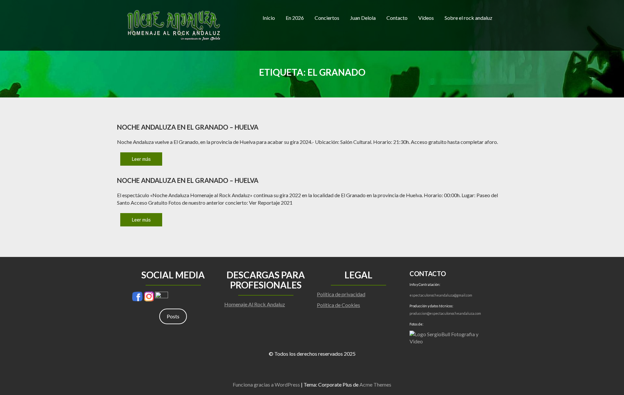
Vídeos (426, 18)
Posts (173, 316)
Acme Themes (375, 384)
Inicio (269, 18)
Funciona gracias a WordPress (266, 384)
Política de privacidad (341, 294)
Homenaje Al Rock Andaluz (254, 304)
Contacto (397, 18)
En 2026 (295, 18)
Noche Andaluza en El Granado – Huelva (187, 127)
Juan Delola (363, 18)
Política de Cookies (338, 305)
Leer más (141, 159)
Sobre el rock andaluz (468, 18)
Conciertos (327, 18)
